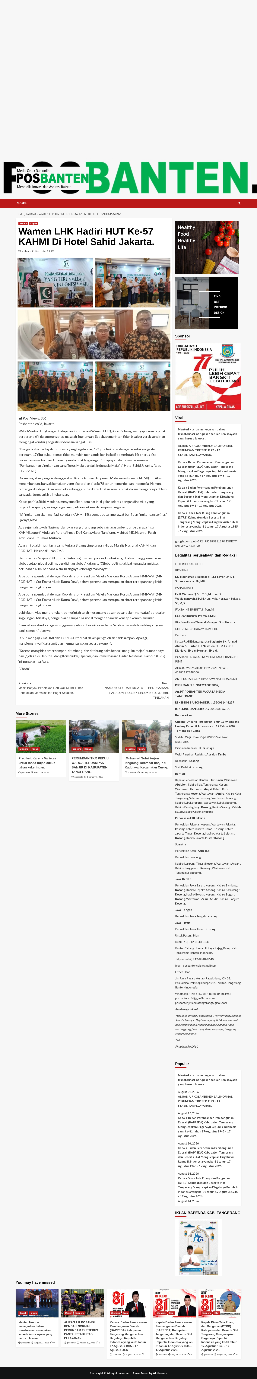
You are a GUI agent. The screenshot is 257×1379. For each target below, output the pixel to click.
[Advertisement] (128, 26)
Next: (137, 690)
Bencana (77, 749)
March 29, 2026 (41, 772)
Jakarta (23, 223)
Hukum (33, 1313)
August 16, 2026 (133, 1354)
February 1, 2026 (95, 777)
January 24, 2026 (149, 772)
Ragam (33, 223)
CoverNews (140, 1373)
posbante (26, 251)
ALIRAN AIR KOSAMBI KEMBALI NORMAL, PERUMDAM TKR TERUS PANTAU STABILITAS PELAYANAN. (205, 450)
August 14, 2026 (178, 1354)
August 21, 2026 (41, 1343)
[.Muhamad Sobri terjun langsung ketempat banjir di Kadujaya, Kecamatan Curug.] (147, 736)
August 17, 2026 (87, 1343)
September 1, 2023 (44, 251)
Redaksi (21, 203)
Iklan (125, 1313)
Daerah (23, 1313)
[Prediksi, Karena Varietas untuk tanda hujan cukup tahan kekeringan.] (41, 736)
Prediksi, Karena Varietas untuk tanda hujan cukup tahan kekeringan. (37, 763)
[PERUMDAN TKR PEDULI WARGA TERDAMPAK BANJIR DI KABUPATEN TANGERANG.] (94, 736)
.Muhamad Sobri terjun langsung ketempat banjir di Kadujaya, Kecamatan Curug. (146, 763)
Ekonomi (24, 749)
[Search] (239, 203)
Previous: (50, 688)
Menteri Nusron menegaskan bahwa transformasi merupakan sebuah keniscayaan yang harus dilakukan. (207, 434)
